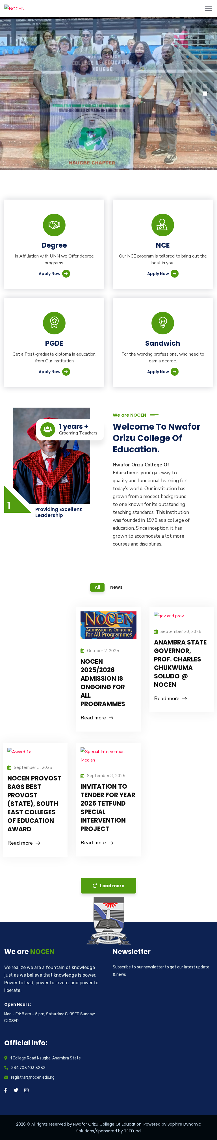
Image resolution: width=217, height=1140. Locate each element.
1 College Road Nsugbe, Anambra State (45, 1058)
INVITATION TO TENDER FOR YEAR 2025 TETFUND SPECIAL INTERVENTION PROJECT (108, 807)
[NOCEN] (14, 8)
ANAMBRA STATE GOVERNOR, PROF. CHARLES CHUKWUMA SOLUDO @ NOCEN (180, 663)
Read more (93, 717)
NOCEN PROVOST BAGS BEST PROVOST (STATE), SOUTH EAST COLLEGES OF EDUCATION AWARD (34, 804)
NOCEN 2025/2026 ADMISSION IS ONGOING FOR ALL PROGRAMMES (103, 682)
